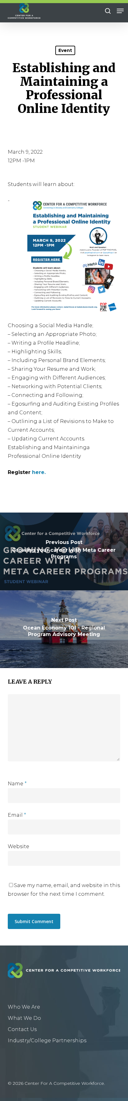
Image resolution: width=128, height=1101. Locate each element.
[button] (120, 11)
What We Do (24, 1018)
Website (18, 846)
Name (17, 784)
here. (39, 472)
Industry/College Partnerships (47, 1040)
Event (65, 50)
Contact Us (22, 1029)
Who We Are (24, 1007)
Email (17, 815)
